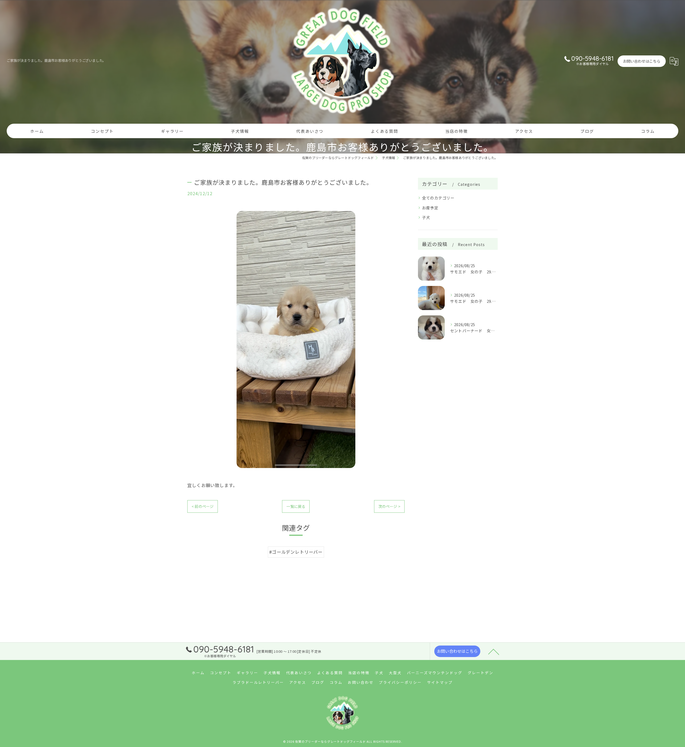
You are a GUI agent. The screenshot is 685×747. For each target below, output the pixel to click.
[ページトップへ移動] (493, 651)
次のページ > (389, 506)
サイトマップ (440, 682)
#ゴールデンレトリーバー (295, 552)
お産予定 (430, 207)
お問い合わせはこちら (641, 61)
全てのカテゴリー (438, 198)
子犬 (426, 217)
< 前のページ (203, 506)
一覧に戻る (295, 506)
